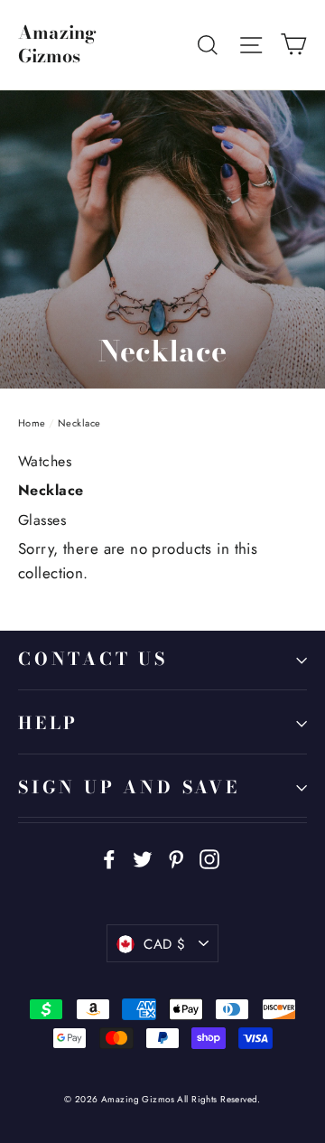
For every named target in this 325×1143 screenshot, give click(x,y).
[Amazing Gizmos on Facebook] (109, 858)
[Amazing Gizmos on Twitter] (143, 858)
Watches (44, 461)
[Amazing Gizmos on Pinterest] (176, 858)
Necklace (50, 490)
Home (32, 423)
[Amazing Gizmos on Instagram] (209, 858)
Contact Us (93, 659)
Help (48, 723)
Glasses (42, 520)
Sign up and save (129, 787)
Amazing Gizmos (57, 44)
